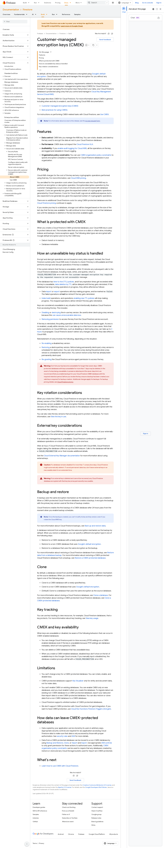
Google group (96, 814)
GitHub (35, 822)
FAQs (93, 825)
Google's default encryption (89, 544)
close (160, 9)
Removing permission (50, 319)
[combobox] (98, 3)
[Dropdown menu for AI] (36, 14)
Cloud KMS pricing (78, 178)
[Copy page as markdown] (93, 45)
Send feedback (105, 40)
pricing (46, 203)
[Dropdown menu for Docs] (71, 2)
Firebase (40, 34)
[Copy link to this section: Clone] (49, 567)
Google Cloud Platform (97, 834)
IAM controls (106, 743)
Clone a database (100, 595)
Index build (46, 298)
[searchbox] (15, 21)
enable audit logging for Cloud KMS (72, 148)
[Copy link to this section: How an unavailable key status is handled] (105, 253)
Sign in (158, 3)
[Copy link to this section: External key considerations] (84, 425)
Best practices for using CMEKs (54, 110)
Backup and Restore (54, 743)
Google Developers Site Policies (96, 787)
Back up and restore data (95, 526)
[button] (13, 35)
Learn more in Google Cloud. (72, 26)
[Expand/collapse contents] (50, 52)
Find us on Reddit (68, 811)
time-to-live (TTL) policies (63, 282)
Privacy (41, 843)
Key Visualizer (77, 681)
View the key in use (58, 417)
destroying (56, 312)
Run (35, 3)
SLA (85, 144)
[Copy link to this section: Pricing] (50, 169)
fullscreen (157, 9)
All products (113, 834)
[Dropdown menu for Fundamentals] (27, 14)
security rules (62, 736)
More (78, 3)
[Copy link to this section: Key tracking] (60, 609)
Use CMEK (104, 114)
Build (25, 3)
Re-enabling (46, 343)
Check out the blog (68, 807)
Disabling (45, 312)
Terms (35, 843)
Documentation (11, 9)
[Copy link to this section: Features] (53, 132)
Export (84, 743)
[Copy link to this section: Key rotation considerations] (84, 393)
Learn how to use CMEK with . (60, 766)
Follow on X (66, 814)
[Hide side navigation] (27, 844)
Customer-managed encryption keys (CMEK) (60, 106)
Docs (66, 3)
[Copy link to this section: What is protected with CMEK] (88, 222)
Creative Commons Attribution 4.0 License (97, 785)
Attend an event (68, 822)
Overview (6, 14)
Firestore (27, 9)
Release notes (96, 818)
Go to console (147, 3)
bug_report (153, 9)
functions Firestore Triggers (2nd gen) (91, 709)
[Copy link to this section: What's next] (58, 760)
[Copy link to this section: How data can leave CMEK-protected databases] (56, 722)
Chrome (71, 834)
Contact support (97, 807)
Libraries (36, 818)
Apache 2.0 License (64, 787)
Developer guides (39, 807)
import (48, 291)
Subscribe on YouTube (69, 818)
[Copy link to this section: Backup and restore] (71, 492)
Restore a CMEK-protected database (90, 558)
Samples (77, 14)
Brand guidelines (97, 822)
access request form (92, 121)
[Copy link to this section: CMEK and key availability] (81, 627)
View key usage (92, 618)
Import (74, 743)
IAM (73, 736)
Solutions (47, 3)
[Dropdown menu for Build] (29, 2)
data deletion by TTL (63, 284)
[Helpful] (108, 33)
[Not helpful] (112, 33)
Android (61, 834)
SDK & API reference (40, 811)
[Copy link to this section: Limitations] (57, 668)
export (57, 291)
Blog (137, 3)
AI (33, 14)
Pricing (57, 3)
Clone (66, 743)
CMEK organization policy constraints (96, 155)
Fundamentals (19, 14)
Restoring (46, 347)
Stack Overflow (96, 811)
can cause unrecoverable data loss (66, 315)
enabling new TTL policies (84, 298)
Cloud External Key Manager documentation (62, 456)
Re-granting (46, 359)
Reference (66, 14)
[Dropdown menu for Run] (39, 2)
